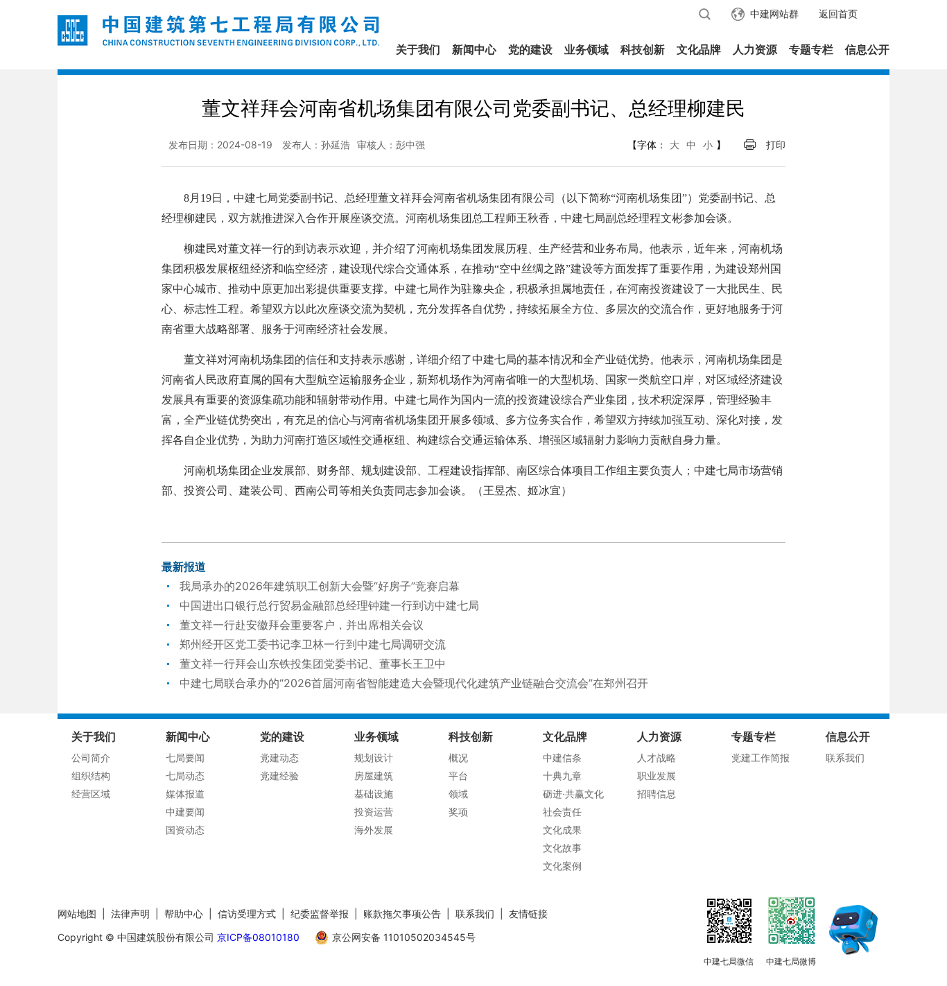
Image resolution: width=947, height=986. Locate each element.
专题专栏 (811, 49)
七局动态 (185, 775)
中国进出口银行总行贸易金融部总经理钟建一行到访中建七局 (329, 605)
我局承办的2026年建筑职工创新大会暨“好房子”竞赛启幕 (320, 586)
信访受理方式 (247, 913)
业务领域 (586, 49)
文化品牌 (699, 49)
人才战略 (656, 757)
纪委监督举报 (319, 913)
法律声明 (130, 913)
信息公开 (867, 49)
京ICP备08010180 (258, 937)
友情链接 (528, 913)
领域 (458, 793)
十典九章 (562, 775)
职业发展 (656, 775)
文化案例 (562, 866)
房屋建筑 (373, 775)
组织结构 (90, 775)
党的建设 (530, 49)
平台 (458, 775)
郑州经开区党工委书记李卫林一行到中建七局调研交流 (313, 644)
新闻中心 (474, 49)
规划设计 (373, 757)
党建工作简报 (760, 757)
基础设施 (373, 793)
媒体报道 (185, 793)
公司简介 (90, 757)
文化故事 (562, 848)
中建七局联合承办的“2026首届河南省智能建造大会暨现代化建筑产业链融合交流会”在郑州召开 (414, 683)
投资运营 (373, 812)
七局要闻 (185, 757)
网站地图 (77, 913)
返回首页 (838, 13)
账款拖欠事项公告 (402, 913)
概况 (458, 757)
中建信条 (562, 757)
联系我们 (845, 757)
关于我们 (418, 49)
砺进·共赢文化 (573, 793)
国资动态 (185, 830)
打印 (775, 144)
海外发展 (373, 830)
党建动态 (279, 757)
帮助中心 (183, 913)
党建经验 (279, 775)
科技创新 (642, 49)
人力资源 (755, 49)
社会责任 (562, 812)
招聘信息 (656, 793)
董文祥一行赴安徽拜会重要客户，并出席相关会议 (302, 625)
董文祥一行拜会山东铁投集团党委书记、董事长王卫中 (313, 664)
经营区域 (90, 793)
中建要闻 (185, 812)
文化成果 (562, 830)
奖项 (458, 812)
